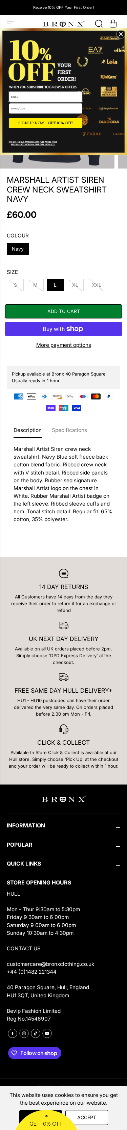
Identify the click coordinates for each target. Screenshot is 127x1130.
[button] (121, 34)
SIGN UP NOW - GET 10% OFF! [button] (45, 123)
